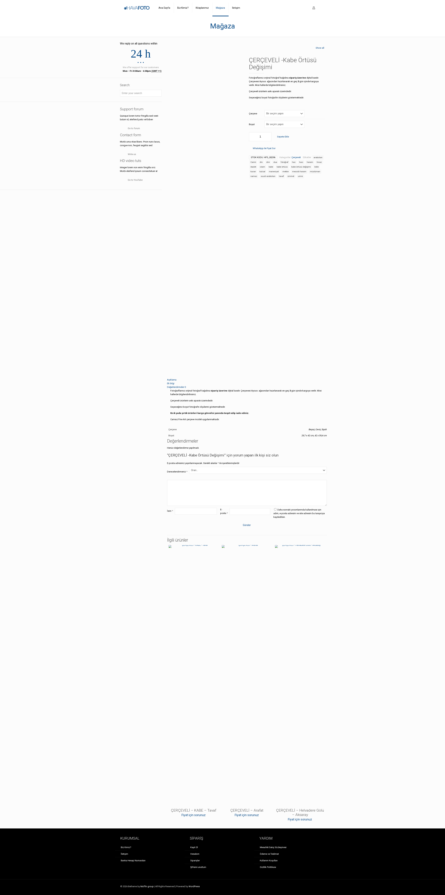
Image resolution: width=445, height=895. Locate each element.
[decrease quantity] (253, 136)
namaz (253, 176)
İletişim (124, 854)
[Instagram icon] (317, 886)
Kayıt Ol (194, 847)
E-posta (224, 511)
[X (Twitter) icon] (314, 886)
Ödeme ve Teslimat (269, 854)
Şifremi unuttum (198, 867)
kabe (271, 167)
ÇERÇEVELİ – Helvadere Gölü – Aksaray (300, 812)
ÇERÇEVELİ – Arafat (246, 810)
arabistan (318, 157)
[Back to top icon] (323, 885)
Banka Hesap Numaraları (133, 860)
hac (294, 162)
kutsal (262, 171)
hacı (301, 162)
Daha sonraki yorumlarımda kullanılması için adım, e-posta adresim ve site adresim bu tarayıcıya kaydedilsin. (299, 513)
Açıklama (171, 379)
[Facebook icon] (310, 886)
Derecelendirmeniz (177, 471)
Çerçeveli (296, 157)
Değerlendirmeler (176, 387)
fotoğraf (284, 162)
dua (275, 162)
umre (300, 176)
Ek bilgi (170, 383)
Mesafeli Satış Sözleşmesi (273, 847)
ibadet (253, 167)
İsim (170, 511)
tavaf (281, 176)
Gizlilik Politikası (268, 867)
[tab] (247, 380)
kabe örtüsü (282, 167)
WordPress (194, 886)
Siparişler (195, 860)
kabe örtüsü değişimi (301, 167)
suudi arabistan (268, 176)
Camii (253, 162)
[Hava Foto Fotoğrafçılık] (137, 8)
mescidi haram (299, 171)
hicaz (319, 162)
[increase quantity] (268, 136)
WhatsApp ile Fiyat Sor (264, 148)
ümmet (291, 176)
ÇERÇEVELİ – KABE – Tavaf (193, 810)
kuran (253, 171)
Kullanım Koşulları (269, 860)
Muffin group (147, 886)
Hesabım (194, 854)
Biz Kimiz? (126, 847)
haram (310, 162)
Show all (320, 48)
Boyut (252, 124)
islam (262, 167)
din (261, 162)
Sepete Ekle (283, 136)
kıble (316, 167)
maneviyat (274, 171)
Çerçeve (253, 113)
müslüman (315, 171)
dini (268, 162)
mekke (285, 171)
